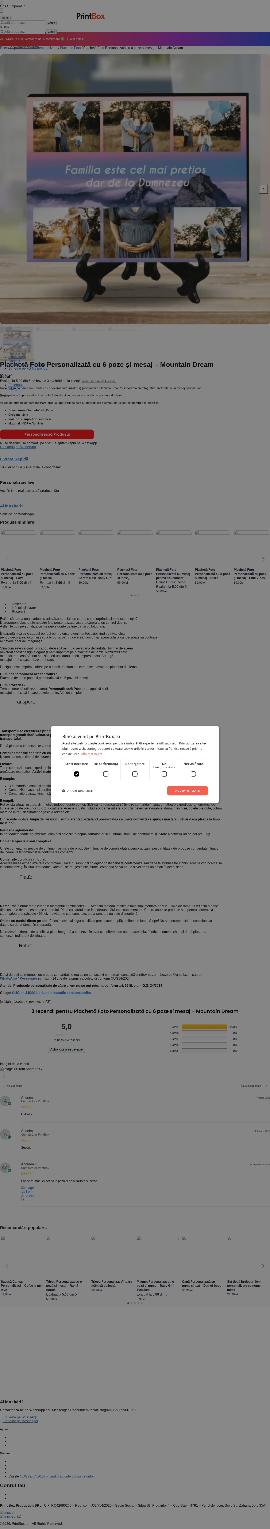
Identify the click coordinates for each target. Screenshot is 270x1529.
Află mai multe (91, 754)
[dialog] (135, 764)
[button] (77, 791)
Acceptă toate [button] (187, 791)
